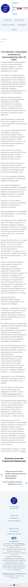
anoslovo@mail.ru (19, 543)
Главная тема (7, 20)
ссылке (23, 451)
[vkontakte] (18, 8)
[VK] (13, 538)
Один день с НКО (14, 528)
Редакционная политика (14, 533)
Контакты (14, 29)
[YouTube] (15, 538)
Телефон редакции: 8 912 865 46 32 (14, 574)
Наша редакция (21, 24)
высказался (12, 394)
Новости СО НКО (19, 20)
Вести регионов (14, 518)
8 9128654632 (14, 541)
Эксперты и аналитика (8, 24)
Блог (2, 41)
